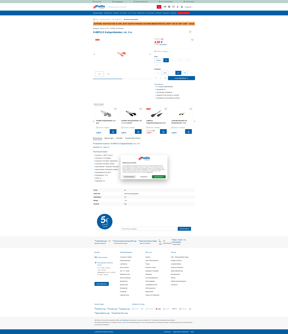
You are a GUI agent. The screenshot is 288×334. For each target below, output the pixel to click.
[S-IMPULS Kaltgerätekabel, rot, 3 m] (122, 54)
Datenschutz (130, 232)
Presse (148, 264)
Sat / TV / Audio (124, 271)
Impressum (174, 285)
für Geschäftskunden (152, 278)
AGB (192, 332)
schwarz (158, 60)
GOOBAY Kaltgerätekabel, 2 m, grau (106, 122)
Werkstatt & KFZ (125, 274)
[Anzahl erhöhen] (165, 78)
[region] (122, 58)
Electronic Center (151, 267)
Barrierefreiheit (175, 274)
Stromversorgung (125, 278)
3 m (178, 73)
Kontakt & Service (176, 260)
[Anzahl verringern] (156, 78)
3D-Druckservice (151, 288)
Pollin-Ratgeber (150, 281)
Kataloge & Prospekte (152, 271)
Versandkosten (126, 320)
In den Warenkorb (180, 78)
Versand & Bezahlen (177, 267)
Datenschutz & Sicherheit (180, 332)
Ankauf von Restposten (152, 295)
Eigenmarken (149, 291)
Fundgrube (123, 291)
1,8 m (165, 73)
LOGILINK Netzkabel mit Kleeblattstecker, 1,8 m (179, 122)
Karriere (148, 257)
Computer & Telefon (126, 257)
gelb (180, 60)
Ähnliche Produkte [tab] (99, 104)
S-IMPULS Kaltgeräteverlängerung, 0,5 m (156, 122)
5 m (185, 73)
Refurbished (123, 288)
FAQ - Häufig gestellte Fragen (180, 257)
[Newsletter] (165, 6)
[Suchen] (159, 7)
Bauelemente (124, 285)
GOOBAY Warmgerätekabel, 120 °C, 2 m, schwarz (131, 122)
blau (173, 60)
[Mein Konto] (177, 6)
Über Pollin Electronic (152, 260)
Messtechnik (124, 281)
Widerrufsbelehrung (177, 271)
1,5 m (158, 73)
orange (188, 60)
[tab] (97, 138)
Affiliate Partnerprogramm (178, 281)
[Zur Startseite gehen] (99, 7)
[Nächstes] (150, 54)
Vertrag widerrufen (101, 284)
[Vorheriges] (94, 54)
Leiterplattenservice (151, 285)
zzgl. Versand (163, 44)
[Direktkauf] (169, 6)
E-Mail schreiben (103, 257)
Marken (173, 278)
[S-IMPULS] (190, 33)
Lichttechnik (123, 264)
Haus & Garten (124, 267)
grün (158, 65)
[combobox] (132, 7)
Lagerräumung (124, 295)
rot (166, 60)
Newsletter (149, 274)
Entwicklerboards (125, 260)
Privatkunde (188, 7)
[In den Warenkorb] (113, 131)
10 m (192, 73)
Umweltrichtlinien (176, 264)
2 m (173, 73)
